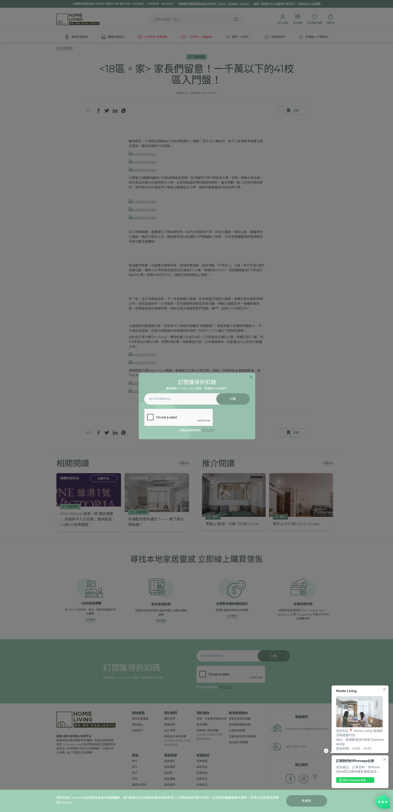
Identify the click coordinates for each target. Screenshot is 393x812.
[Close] (250, 377)
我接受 (306, 800)
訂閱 (233, 399)
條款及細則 (208, 430)
